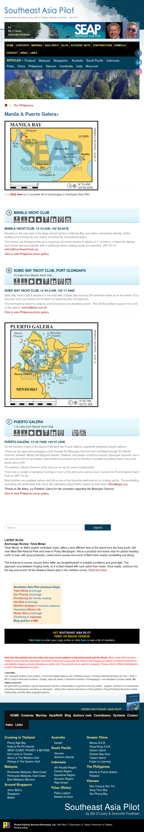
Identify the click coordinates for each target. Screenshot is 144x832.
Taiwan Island (97, 758)
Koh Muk (19, 602)
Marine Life (34, 609)
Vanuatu (59, 753)
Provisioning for (23, 598)
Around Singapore (18, 784)
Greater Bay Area (99, 754)
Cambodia (66, 66)
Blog (64, 45)
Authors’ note (80, 45)
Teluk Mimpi (21, 590)
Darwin (58, 743)
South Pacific (94, 60)
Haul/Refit (52, 45)
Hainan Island (97, 750)
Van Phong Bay (98, 793)
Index (24, 53)
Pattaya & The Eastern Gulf (23, 761)
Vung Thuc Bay (98, 790)
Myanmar (92, 66)
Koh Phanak (21, 594)
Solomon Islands (64, 757)
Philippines (35, 66)
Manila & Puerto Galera (103, 772)
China (21, 66)
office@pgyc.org (117, 484)
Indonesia (112, 60)
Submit (98, 527)
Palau (10, 66)
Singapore (13, 793)
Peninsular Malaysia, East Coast (26, 775)
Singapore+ (61, 60)
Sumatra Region (64, 778)
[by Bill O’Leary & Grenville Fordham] (72, 8)
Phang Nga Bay (16, 743)
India (79, 66)
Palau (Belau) (61, 787)
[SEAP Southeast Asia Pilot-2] (72, 31)
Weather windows (24, 605)
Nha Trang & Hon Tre (102, 786)
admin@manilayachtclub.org (21, 249)
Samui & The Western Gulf (23, 758)
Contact (12, 53)
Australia (77, 60)
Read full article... (98, 570)
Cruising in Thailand (19, 737)
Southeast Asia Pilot (102, 809)
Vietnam (51, 66)
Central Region (63, 771)
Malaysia (44, 60)
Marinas (36, 45)
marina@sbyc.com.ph (34, 307)
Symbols (120, 45)
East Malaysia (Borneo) (21, 779)
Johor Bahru (14, 790)
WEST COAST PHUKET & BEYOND (26, 750)
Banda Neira (21, 613)
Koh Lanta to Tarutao (19, 754)
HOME (10, 45)
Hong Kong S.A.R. (100, 746)
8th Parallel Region (65, 767)
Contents (22, 45)
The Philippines (23, 105)
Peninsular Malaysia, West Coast (26, 772)
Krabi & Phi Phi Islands (20, 746)
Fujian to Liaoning (100, 761)
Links (33, 53)
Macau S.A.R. (97, 743)
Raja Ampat (61, 782)
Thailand (29, 60)
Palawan (94, 775)
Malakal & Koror (63, 796)
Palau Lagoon (62, 793)
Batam (11, 797)
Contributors (102, 45)
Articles (14, 60)
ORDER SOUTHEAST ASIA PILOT (101, 709)
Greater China (97, 737)
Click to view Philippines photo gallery (26, 254)
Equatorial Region (64, 775)
